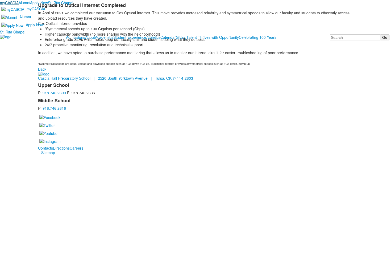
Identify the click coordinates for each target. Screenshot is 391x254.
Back (42, 69)
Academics (104, 37)
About (90, 37)
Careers (76, 148)
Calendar (168, 37)
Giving (181, 37)
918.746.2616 (54, 108)
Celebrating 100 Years (257, 37)
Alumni (24, 2)
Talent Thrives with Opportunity (212, 37)
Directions (61, 148)
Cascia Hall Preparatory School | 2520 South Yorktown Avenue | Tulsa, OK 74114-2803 (115, 78)
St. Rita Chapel (60, 2)
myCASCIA (9, 2)
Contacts (45, 148)
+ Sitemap (46, 152)
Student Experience (129, 37)
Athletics (153, 37)
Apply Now (39, 2)
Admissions (75, 37)
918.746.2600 (54, 92)
